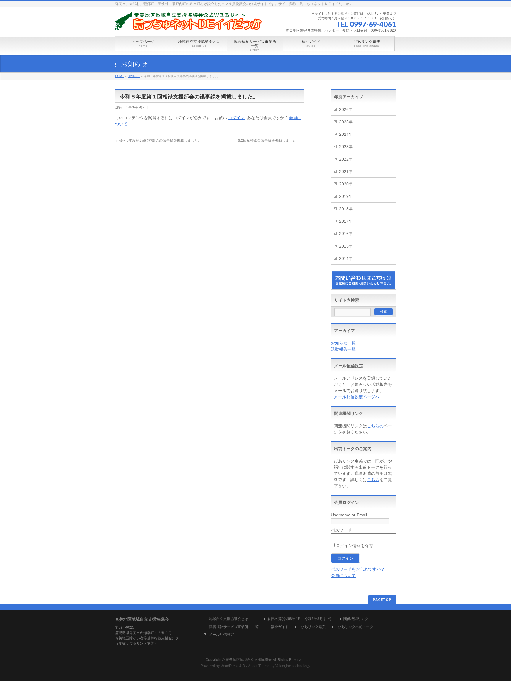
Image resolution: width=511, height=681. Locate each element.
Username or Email (349, 514)
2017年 (346, 221)
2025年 (346, 121)
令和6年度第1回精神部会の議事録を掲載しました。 (158, 140)
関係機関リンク (355, 619)
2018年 (346, 208)
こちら (373, 479)
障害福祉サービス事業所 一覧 (234, 627)
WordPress (229, 666)
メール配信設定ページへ (356, 396)
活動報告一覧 (343, 349)
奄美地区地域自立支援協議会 (249, 660)
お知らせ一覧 (343, 343)
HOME (119, 76)
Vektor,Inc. (283, 666)
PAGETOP (382, 599)
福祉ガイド (280, 627)
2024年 (346, 134)
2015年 (346, 246)
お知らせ (134, 76)
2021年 (346, 171)
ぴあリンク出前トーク (355, 627)
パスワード (341, 530)
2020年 (346, 184)
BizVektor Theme (256, 666)
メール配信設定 (221, 635)
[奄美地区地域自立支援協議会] (189, 24)
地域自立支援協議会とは (232, 619)
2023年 (346, 146)
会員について (343, 575)
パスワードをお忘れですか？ (358, 569)
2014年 (346, 258)
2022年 (346, 159)
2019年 (346, 196)
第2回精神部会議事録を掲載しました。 (270, 140)
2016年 (346, 233)
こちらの (375, 425)
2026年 (346, 109)
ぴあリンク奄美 (313, 627)
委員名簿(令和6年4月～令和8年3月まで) (299, 619)
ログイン (236, 117)
